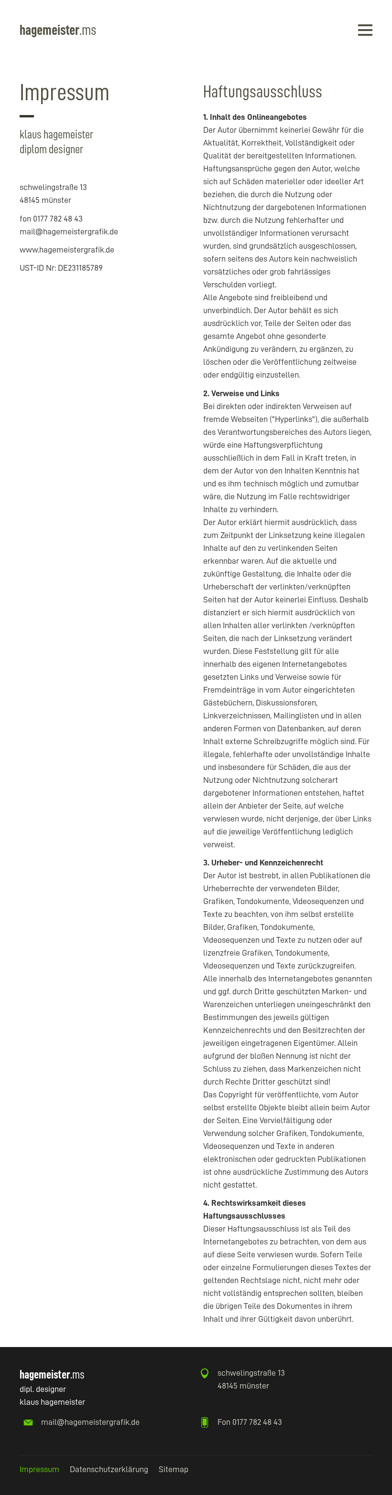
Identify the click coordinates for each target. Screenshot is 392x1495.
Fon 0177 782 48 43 (250, 1422)
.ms (58, 30)
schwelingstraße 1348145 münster (251, 1379)
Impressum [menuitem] (39, 1469)
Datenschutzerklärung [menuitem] (109, 1469)
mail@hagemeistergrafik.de (90, 1422)
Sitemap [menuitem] (173, 1469)
